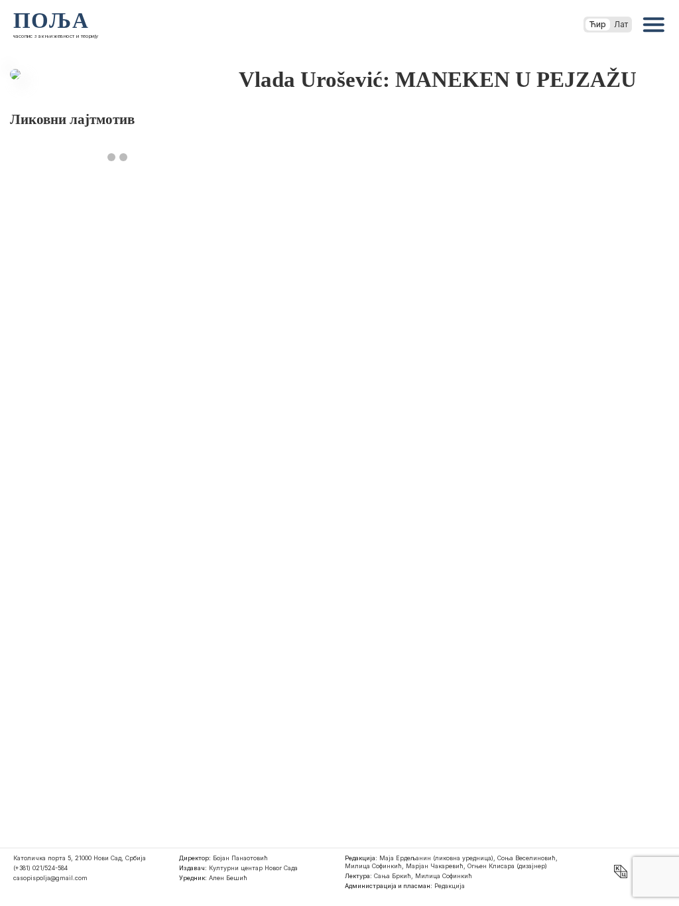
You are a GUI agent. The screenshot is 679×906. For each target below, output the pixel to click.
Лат (621, 24)
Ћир (597, 24)
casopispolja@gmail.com (50, 877)
